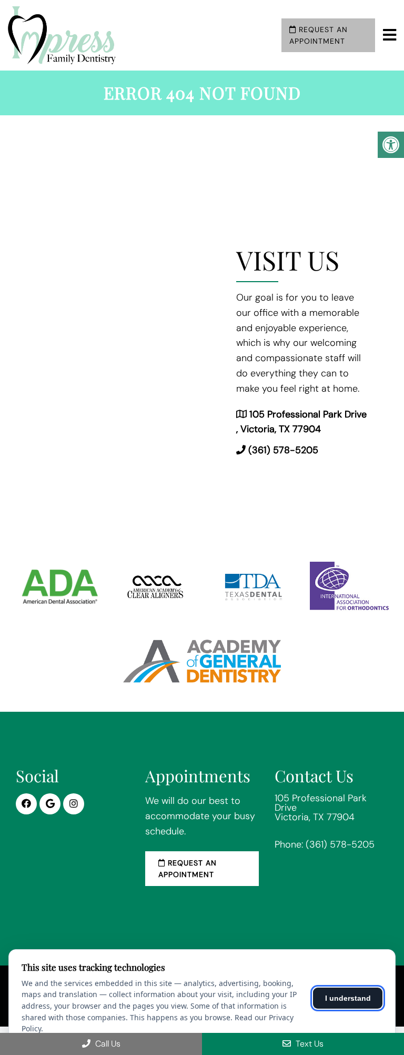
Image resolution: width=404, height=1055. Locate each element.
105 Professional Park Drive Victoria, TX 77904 (321, 807)
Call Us (106, 1043)
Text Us (309, 1043)
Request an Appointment (318, 35)
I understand (348, 998)
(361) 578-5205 (283, 450)
